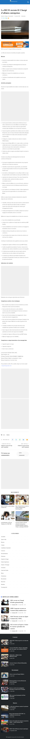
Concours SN (14, 604)
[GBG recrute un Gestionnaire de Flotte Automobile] (4, 697)
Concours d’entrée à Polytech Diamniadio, (18, 663)
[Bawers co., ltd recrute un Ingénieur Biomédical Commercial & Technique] (4, 689)
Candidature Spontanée (6, 547)
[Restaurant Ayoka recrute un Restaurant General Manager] (4, 682)
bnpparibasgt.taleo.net (6, 365)
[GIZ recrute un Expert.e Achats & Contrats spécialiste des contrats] (5, 626)
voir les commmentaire (21, 454)
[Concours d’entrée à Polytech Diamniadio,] (4, 664)
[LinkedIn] (7, 18)
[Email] (8, 18)
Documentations (4, 553)
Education (3, 556)
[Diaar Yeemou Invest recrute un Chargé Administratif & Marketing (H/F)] (22, 500)
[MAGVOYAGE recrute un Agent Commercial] (7, 500)
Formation (3, 567)
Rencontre (3, 581)
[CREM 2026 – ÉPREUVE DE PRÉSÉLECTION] (4, 656)
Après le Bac (3, 539)
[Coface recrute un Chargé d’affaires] (4, 675)
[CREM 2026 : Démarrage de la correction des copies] (4, 642)
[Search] (28, 2)
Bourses (2, 542)
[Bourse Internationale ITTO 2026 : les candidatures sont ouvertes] (4, 715)
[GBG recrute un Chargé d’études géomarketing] (5, 602)
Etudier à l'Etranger (5, 564)
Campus (2, 545)
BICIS (8, 434)
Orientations (3, 576)
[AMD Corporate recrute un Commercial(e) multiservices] (5, 610)
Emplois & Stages (4, 16)
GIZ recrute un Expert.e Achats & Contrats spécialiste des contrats (19, 626)
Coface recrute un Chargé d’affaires (16, 674)
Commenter (23, 16)
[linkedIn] (23, 439)
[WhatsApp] (5, 18)
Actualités (3, 536)
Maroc (2, 573)
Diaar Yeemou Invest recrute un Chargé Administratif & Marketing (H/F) (22, 508)
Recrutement (10, 16)
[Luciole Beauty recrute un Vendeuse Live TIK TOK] (7, 516)
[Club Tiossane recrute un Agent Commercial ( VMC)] (5, 618)
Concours (3, 550)
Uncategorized (4, 587)
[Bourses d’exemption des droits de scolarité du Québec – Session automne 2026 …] (4, 722)
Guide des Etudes (4, 570)
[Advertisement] (15, 106)
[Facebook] (2, 18)
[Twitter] (3, 18)
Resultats (3, 584)
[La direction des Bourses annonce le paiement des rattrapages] (4, 708)
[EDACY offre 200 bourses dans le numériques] (4, 730)
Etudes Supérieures (5, 562)
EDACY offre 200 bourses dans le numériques (18, 728)
